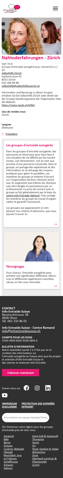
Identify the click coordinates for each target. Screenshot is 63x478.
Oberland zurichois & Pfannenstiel (44, 460)
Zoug (35, 455)
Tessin (35, 442)
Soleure (8, 468)
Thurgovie (38, 439)
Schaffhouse (11, 462)
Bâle (6, 439)
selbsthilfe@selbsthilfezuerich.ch (21, 86)
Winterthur (38, 452)
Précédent (11, 133)
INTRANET (27, 406)
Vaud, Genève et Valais (45, 449)
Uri (34, 446)
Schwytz (8, 465)
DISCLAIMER (9, 406)
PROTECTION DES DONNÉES (38, 403)
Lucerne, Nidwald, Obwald (14, 450)
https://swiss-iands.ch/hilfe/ (18, 105)
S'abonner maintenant (20, 373)
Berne (7, 442)
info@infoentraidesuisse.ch (21, 330)
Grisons (8, 446)
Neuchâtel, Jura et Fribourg (13, 456)
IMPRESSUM (9, 403)
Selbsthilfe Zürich (12, 73)
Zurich (35, 465)
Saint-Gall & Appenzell (45, 436)
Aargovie (9, 436)
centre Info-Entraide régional (22, 195)
